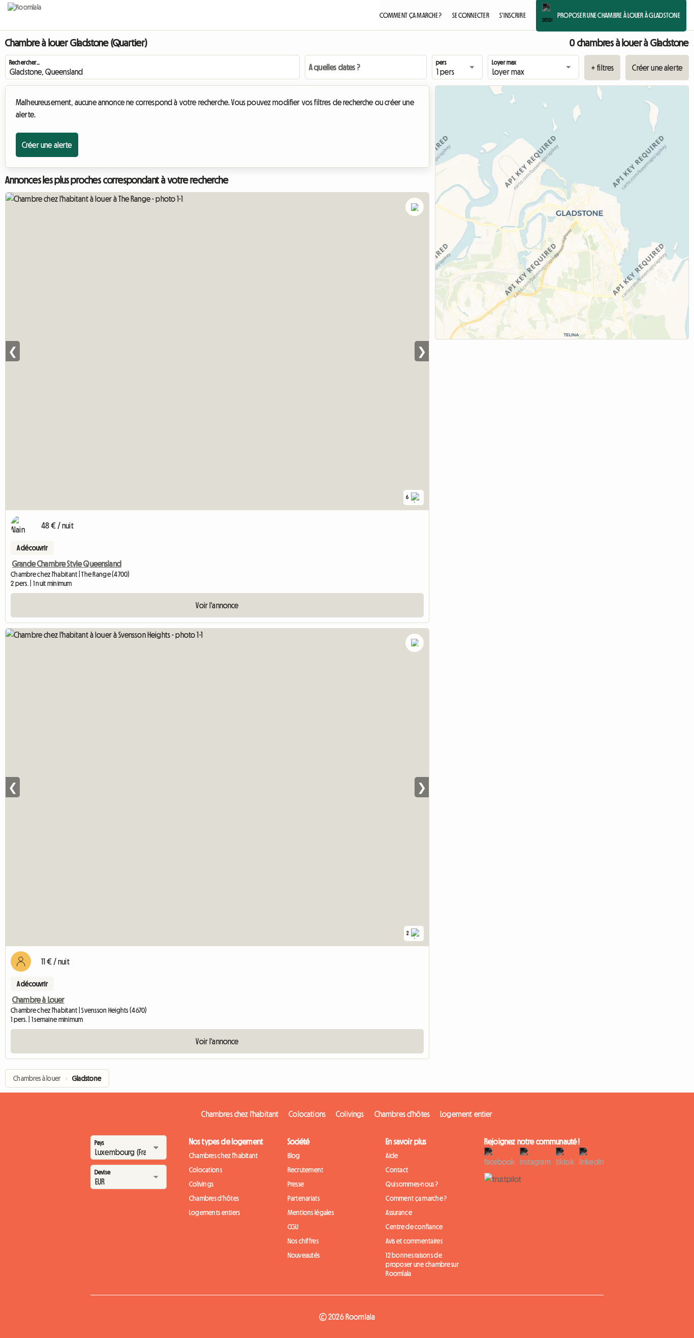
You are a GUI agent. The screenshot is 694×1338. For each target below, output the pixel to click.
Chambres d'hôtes (402, 1114)
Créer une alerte (657, 68)
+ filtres (602, 68)
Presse (296, 1184)
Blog (294, 1155)
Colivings (350, 1114)
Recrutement (306, 1169)
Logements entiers (214, 1212)
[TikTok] (565, 1157)
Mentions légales (311, 1212)
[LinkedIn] (591, 1157)
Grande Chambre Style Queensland (66, 563)
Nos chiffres (303, 1240)
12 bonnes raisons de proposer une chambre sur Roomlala (422, 1264)
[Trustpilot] (503, 1179)
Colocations (307, 1114)
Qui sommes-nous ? (412, 1184)
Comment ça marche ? (416, 1198)
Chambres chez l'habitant (239, 1114)
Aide (392, 1155)
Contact (397, 1169)
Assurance (399, 1212)
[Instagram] (535, 1157)
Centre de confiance (414, 1226)
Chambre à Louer (38, 999)
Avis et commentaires (414, 1240)
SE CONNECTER (470, 15)
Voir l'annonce (217, 605)
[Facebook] (499, 1157)
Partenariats (304, 1198)
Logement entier (466, 1114)
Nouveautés (304, 1255)
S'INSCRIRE (512, 15)
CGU (293, 1226)
